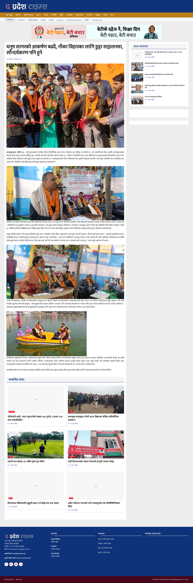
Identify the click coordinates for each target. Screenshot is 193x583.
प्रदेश (38, 15)
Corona (60, 20)
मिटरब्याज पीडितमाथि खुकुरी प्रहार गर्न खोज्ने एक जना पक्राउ (33, 503)
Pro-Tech (185, 579)
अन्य (112, 15)
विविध (71, 412)
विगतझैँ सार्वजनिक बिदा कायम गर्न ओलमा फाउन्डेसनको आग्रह (162, 63)
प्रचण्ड (51, 20)
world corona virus (74, 20)
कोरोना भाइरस (28, 15)
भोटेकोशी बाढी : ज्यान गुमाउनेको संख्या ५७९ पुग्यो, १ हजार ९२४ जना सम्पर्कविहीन (35, 418)
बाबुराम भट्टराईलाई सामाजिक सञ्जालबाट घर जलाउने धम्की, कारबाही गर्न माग (164, 86)
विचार (105, 15)
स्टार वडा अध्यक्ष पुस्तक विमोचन (153, 97)
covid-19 (22, 20)
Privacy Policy (9, 579)
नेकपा (43, 20)
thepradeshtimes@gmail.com (19, 549)
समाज (46, 15)
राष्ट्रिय (61, 15)
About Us (19, 579)
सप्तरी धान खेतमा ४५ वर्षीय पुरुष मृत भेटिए (26, 462)
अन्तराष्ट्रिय (69, 15)
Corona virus (97, 20)
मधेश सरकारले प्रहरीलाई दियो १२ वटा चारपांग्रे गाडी (159, 74)
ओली (86, 20)
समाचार (18, 15)
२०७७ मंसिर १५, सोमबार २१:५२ (14, 59)
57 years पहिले (13, 424)
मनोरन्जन (89, 15)
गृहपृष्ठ (10, 15)
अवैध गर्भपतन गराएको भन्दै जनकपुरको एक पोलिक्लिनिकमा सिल (94, 505)
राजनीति (53, 15)
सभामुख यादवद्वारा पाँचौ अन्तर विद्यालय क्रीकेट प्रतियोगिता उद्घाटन (93, 418)
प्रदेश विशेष (11, 412)
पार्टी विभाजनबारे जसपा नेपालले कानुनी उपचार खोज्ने (91, 462)
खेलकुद (97, 15)
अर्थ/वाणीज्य (79, 15)
